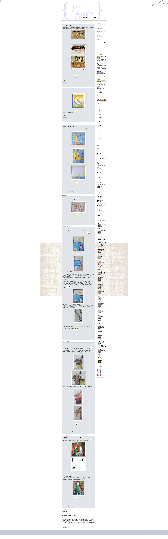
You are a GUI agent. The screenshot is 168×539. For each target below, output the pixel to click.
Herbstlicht (99, 322)
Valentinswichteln (103, 250)
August (99, 120)
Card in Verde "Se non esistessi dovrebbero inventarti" (103, 264)
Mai (99, 135)
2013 (98, 107)
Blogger (89, 532)
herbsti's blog (100, 255)
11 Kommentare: (74, 337)
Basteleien (66, 86)
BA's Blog (99, 261)
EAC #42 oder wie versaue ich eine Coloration (74, 438)
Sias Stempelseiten (100, 277)
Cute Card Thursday (101, 71)
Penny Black (99, 153)
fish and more (100, 331)
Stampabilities (99, 178)
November (100, 115)
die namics (98, 168)
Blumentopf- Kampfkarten (69, 344)
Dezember (100, 114)
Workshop (98, 190)
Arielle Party (66, 229)
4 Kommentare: (74, 431)
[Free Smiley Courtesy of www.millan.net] (76, 77)
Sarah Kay (98, 214)
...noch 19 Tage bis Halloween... (103, 57)
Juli (99, 121)
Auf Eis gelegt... (102, 360)
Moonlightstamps (99, 200)
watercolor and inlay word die (101, 332)
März (99, 138)
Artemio (98, 191)
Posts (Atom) (67, 511)
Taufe (97, 181)
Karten (66, 121)
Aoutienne (99, 302)
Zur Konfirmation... (103, 317)
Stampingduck (99, 173)
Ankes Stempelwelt (100, 229)
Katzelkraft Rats (103, 256)
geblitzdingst (99, 186)
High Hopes (98, 188)
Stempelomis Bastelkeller (102, 242)
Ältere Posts (92, 509)
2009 (99, 113)
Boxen (97, 177)
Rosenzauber (103, 230)
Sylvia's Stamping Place (101, 341)
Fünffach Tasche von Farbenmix (102, 326)
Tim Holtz (98, 157)
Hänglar (98, 171)
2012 (98, 109)
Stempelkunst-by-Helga (101, 239)
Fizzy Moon (98, 187)
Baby (65, 192)
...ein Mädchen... (66, 198)
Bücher (98, 192)
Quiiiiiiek (99, 356)
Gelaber (98, 159)
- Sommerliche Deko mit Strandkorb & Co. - (103, 225)
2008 (99, 142)
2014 (98, 106)
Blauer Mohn (100, 236)
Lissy (97, 167)
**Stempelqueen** (100, 290)
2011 (98, 110)
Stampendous (99, 216)
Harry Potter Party (100, 196)
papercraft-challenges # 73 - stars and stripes (103, 244)
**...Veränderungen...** (103, 291)
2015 (98, 105)
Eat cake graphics (100, 267)
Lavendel (65, 90)
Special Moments (102, 285)
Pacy (98, 296)
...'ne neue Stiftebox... (67, 25)
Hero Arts (98, 197)
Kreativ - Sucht (100, 309)
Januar (99, 141)
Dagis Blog (99, 349)
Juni (99, 122)
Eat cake (98, 148)
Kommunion (98, 163)
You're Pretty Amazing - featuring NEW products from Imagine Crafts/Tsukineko (102, 345)
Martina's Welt (100, 283)
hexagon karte (103, 297)
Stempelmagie (100, 335)
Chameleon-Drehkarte (103, 278)
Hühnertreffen (99, 210)
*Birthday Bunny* (102, 304)
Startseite (65, 20)
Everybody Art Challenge (69, 506)
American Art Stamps (100, 207)
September (100, 118)
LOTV (97, 154)
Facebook (99, 268)
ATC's (97, 206)
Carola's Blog (100, 223)
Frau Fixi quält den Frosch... (103, 86)
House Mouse (99, 209)
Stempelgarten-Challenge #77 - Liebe (103, 272)
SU (97, 150)
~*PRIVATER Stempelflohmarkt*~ (103, 337)
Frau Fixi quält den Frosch (101, 158)
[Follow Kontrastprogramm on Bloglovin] (99, 37)
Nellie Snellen (99, 172)
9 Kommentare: (74, 505)
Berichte (98, 183)
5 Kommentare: (74, 120)
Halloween (98, 164)
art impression (99, 205)
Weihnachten (99, 147)
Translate (103, 26)
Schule (98, 215)
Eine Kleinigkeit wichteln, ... (103, 350)
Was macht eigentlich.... (102, 79)
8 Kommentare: (74, 222)
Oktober (99, 117)
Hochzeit (98, 169)
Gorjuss (74, 506)
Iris (78, 440)
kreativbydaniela (100, 355)
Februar (99, 139)
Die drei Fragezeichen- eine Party (101, 64)
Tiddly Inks (98, 182)
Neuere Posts (64, 509)
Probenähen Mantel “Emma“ (103, 311)
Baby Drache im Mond (68, 126)
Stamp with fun (99, 201)
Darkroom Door (99, 195)
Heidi (63, 254)
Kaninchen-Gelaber (100, 211)
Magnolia (98, 149)
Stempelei (98, 202)
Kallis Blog (99, 315)
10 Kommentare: (74, 191)
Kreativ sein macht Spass (101, 248)
